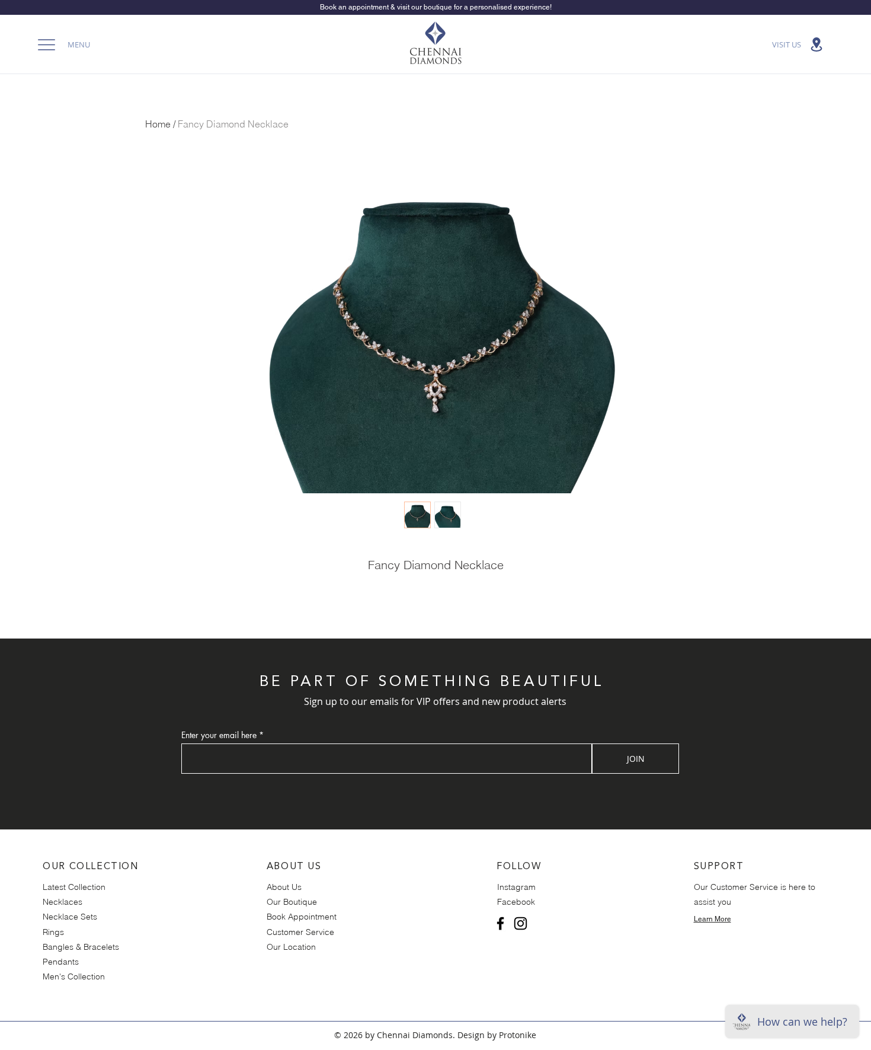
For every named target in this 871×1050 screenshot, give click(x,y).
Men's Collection (74, 976)
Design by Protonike (496, 1035)
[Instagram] (520, 923)
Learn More (712, 919)
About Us (284, 887)
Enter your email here (219, 735)
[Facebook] (500, 923)
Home (158, 124)
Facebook (516, 901)
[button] (60, 44)
